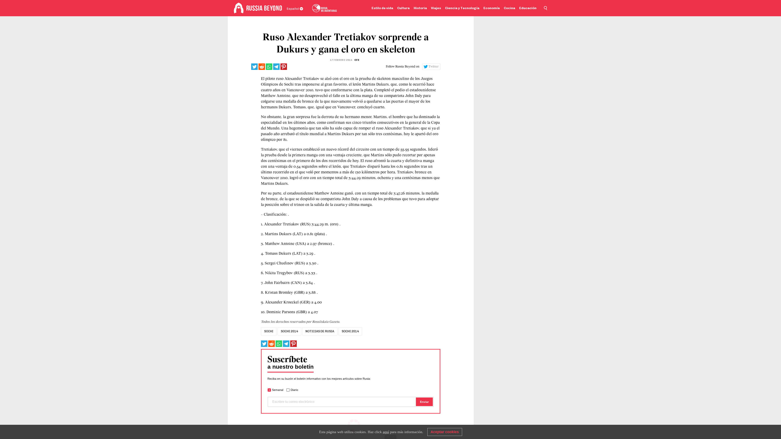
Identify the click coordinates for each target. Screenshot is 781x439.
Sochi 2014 (350, 331)
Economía (491, 8)
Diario (294, 389)
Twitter (434, 66)
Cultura (403, 8)
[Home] (238, 8)
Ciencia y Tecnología (462, 8)
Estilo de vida (382, 8)
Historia (420, 8)
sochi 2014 (289, 331)
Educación (528, 8)
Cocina (509, 8)
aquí (386, 432)
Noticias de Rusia (319, 331)
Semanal (277, 389)
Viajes (436, 8)
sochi (268, 331)
